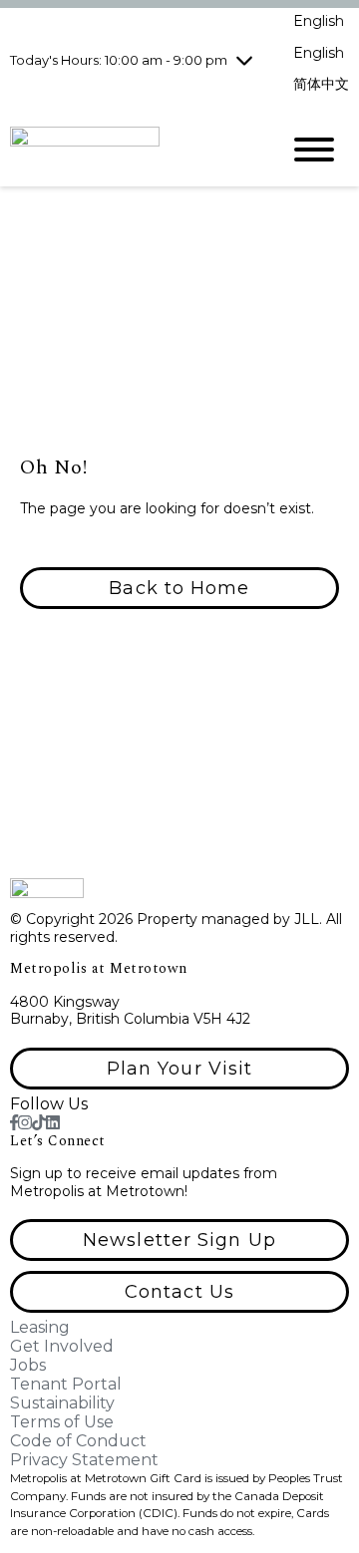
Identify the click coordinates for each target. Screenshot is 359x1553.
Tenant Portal (66, 1384)
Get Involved (62, 1346)
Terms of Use (62, 1421)
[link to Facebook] (14, 1122)
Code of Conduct (78, 1440)
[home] (129, 149)
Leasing (40, 1327)
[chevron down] (244, 60)
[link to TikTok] (39, 1122)
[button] (179, 588)
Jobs (28, 1365)
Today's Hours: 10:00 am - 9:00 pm (118, 60)
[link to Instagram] (25, 1122)
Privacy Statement (84, 1459)
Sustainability (62, 1403)
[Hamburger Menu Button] (314, 149)
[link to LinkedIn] (53, 1122)
